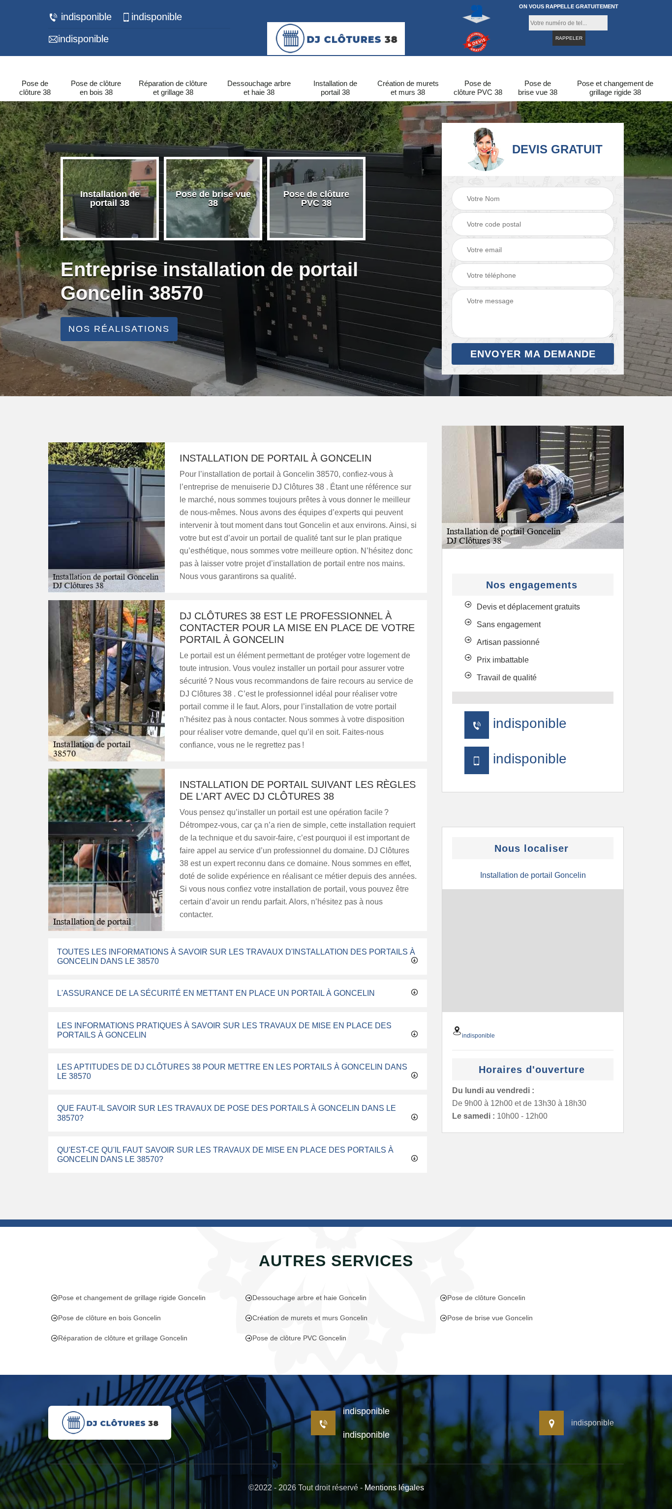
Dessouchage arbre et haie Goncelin (309, 1298)
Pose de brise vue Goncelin (490, 1318)
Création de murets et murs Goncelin (309, 1318)
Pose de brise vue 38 (537, 87)
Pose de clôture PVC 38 (478, 87)
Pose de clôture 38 (35, 87)
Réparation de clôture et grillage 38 (173, 87)
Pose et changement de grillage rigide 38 (615, 87)
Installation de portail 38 (335, 87)
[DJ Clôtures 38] (336, 37)
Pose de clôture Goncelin (486, 1298)
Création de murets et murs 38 (408, 87)
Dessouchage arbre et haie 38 (259, 87)
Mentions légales (394, 1487)
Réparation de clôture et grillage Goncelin (122, 1338)
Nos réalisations (119, 329)
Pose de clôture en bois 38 (96, 87)
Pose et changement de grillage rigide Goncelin (132, 1298)
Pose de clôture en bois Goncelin (109, 1318)
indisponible (85, 16)
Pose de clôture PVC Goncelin (299, 1338)
